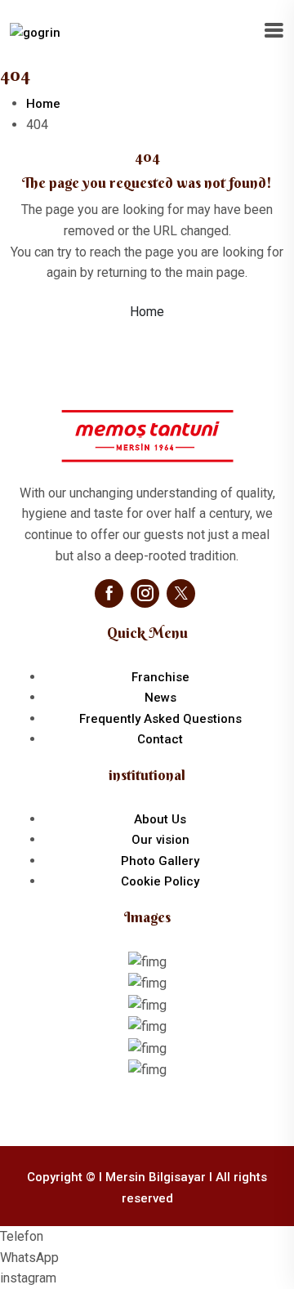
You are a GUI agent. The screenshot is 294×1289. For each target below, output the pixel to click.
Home (43, 103)
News (160, 697)
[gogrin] (35, 32)
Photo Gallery (160, 861)
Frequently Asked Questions (160, 718)
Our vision (160, 839)
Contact (160, 739)
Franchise (160, 677)
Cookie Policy (160, 881)
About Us (160, 819)
